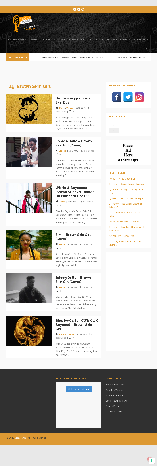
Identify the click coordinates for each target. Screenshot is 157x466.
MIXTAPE (112, 39)
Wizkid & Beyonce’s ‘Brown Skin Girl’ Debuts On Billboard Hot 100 (75, 192)
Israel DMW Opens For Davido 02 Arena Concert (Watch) (58, 57)
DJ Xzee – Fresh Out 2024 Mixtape (126, 198)
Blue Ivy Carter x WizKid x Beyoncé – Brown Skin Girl (77, 324)
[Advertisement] (78, 457)
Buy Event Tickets (114, 411)
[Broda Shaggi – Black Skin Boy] (29, 108)
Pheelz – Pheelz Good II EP (122, 178)
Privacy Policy (112, 406)
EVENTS (73, 39)
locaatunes (61, 111)
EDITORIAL (59, 39)
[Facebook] (117, 97)
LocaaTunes (20, 437)
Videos (69, 107)
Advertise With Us (114, 389)
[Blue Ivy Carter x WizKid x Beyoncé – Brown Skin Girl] (29, 330)
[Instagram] (139, 97)
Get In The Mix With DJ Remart (124, 221)
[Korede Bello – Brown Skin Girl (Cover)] (29, 151)
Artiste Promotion (114, 395)
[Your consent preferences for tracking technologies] (152, 461)
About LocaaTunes (115, 384)
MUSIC (34, 39)
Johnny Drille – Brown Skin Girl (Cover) (73, 280)
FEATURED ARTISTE (92, 39)
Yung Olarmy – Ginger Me (121, 235)
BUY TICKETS (141, 39)
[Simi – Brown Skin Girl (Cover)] (29, 245)
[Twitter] (128, 97)
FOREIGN (125, 39)
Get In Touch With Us (116, 400)
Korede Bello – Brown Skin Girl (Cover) (74, 143)
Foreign (63, 334)
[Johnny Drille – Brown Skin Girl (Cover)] (29, 287)
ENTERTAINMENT (18, 39)
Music (62, 107)
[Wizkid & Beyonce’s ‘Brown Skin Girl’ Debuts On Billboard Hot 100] (29, 198)
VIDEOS (46, 39)
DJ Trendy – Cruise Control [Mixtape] (127, 183)
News (62, 201)
